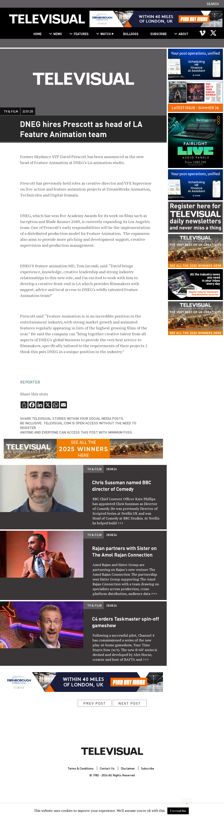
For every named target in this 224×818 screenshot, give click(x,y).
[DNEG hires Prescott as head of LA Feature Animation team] (47, 21)
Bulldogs (130, 34)
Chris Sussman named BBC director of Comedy (121, 485)
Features (81, 34)
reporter (30, 382)
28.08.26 (111, 469)
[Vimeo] (202, 33)
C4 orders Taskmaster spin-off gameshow (125, 622)
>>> (120, 523)
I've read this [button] (178, 811)
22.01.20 (28, 111)
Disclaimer (128, 768)
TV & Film (11, 111)
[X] (213, 33)
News (57, 34)
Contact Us (107, 768)
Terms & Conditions (81, 768)
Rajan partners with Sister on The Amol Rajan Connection (124, 551)
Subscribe (158, 34)
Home (37, 34)
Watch (105, 34)
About (183, 34)
